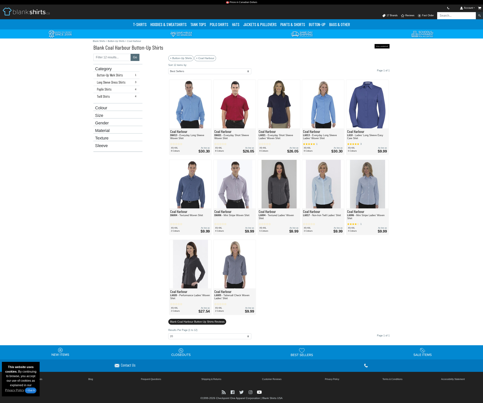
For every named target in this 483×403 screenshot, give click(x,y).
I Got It (31, 390)
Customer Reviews (271, 379)
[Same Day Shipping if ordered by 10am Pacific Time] (302, 33)
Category (103, 69)
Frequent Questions (151, 379)
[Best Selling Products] (302, 352)
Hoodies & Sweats (168, 24)
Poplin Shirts (116, 89)
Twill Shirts (116, 96)
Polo (219, 24)
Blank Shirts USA (272, 398)
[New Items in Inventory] (60, 352)
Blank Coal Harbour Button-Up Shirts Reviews (197, 321)
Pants (292, 24)
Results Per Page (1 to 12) (182, 330)
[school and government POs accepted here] (422, 34)
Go (135, 57)
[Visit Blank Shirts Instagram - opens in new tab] (250, 392)
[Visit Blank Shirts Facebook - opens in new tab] (232, 392)
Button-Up (317, 24)
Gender (102, 123)
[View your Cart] (479, 8)
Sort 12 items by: (177, 65)
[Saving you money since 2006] (60, 33)
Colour (101, 108)
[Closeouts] (181, 352)
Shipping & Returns (211, 379)
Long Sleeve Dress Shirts (116, 82)
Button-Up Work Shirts (116, 75)
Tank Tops (198, 24)
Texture (101, 138)
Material (102, 131)
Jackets (260, 24)
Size (99, 115)
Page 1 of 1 (383, 335)
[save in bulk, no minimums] (181, 33)
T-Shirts (140, 24)
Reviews (410, 15)
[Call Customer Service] (439, 8)
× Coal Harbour (205, 58)
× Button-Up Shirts (181, 58)
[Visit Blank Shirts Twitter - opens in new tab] (241, 392)
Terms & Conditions (392, 379)
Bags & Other (339, 24)
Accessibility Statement (453, 379)
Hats (235, 24)
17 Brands (392, 15)
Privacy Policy (14, 390)
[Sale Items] (422, 352)
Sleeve (101, 146)
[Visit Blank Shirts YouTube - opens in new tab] (259, 392)
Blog (90, 379)
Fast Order (427, 15)
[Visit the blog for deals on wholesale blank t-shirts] (224, 392)
